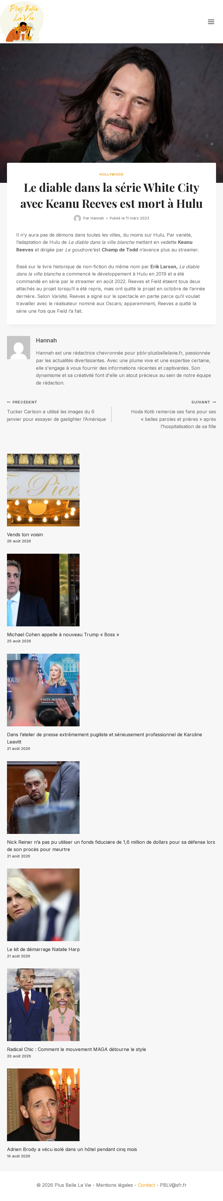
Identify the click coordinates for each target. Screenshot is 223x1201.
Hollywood (111, 174)
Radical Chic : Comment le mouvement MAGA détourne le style (76, 1049)
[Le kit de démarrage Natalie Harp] (111, 904)
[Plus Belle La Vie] (22, 21)
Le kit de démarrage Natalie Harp (43, 949)
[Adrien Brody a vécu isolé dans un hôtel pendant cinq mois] (111, 1104)
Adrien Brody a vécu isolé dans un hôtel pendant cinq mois (72, 1149)
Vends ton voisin (25, 534)
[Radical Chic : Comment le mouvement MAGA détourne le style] (111, 1004)
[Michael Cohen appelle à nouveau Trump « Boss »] (111, 590)
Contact (146, 1185)
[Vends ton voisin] (111, 490)
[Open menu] (214, 21)
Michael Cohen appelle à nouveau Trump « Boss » (63, 634)
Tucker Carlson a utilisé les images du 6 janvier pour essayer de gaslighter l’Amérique (56, 411)
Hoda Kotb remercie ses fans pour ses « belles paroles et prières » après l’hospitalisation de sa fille (173, 414)
